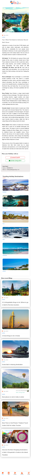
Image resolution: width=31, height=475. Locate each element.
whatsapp (16, 157)
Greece (4, 271)
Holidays (15, 474)
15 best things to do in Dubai (11, 336)
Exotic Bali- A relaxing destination (12, 364)
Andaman (5, 255)
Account (29, 474)
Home (3, 474)
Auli (4, 239)
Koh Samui (5, 207)
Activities (22, 474)
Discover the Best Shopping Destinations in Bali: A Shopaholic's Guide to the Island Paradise (15, 452)
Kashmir (4, 192)
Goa (3, 223)
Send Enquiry (16, 160)
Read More (15, 308)
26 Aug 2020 (20, 392)
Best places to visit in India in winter (13, 397)
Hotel (9, 474)
